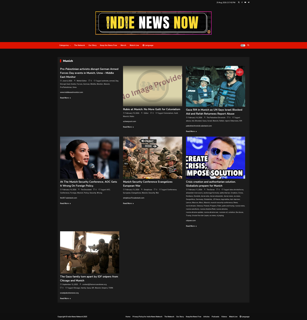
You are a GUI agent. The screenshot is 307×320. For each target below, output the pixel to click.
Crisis (240, 193)
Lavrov (188, 203)
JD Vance (216, 199)
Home (128, 317)
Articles (206, 317)
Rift (240, 121)
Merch (123, 45)
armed (112, 81)
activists (105, 81)
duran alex (205, 196)
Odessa (200, 206)
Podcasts (215, 317)
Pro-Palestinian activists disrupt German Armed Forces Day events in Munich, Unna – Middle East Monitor (89, 73)
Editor (146, 113)
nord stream (191, 206)
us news (213, 215)
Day (116, 81)
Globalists (208, 199)
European (127, 193)
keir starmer (235, 199)
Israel (209, 121)
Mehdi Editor (82, 81)
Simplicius (148, 190)
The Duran (211, 190)
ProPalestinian (66, 87)
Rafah (221, 121)
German (86, 84)
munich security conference (222, 203)
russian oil (223, 212)
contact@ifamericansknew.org (94, 284)
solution (231, 212)
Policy (86, 193)
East (68, 84)
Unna (75, 87)
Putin (219, 206)
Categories (64, 45)
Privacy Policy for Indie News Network (147, 317)
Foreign (73, 193)
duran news (228, 196)
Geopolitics (190, 199)
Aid (193, 121)
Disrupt (63, 84)
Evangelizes (136, 193)
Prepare (213, 206)
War (157, 193)
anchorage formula (211, 193)
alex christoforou (236, 190)
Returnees (234, 121)
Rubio (132, 116)
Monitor (100, 84)
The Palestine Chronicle (216, 118)
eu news (237, 196)
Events (73, 84)
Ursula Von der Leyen (200, 215)
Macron (195, 203)
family (83, 288)
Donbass (189, 196)
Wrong (99, 193)
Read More (64, 98)
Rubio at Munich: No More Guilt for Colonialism (151, 109)
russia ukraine (221, 209)
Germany (199, 199)
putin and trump (228, 206)
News (235, 203)
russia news (240, 206)
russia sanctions (192, 209)
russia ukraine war (211, 212)
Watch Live (134, 45)
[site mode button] (242, 45)
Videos (224, 317)
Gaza (204, 121)
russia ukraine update (194, 212)
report (227, 121)
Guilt (176, 113)
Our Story (92, 45)
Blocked (198, 121)
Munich (107, 84)
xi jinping (220, 215)
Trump (188, 215)
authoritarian (225, 193)
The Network (79, 45)
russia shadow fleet (207, 209)
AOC (108, 190)
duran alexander (216, 196)
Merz (201, 203)
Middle (93, 84)
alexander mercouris (194, 193)
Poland (206, 206)
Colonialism (168, 113)
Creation (234, 193)
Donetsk (197, 196)
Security (93, 193)
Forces (79, 84)
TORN (111, 288)
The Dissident (86, 190)
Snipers (105, 288)
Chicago (77, 288)
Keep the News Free (108, 45)
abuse (188, 121)
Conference (64, 193)
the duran (239, 212)
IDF (93, 288)
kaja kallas (225, 199)
